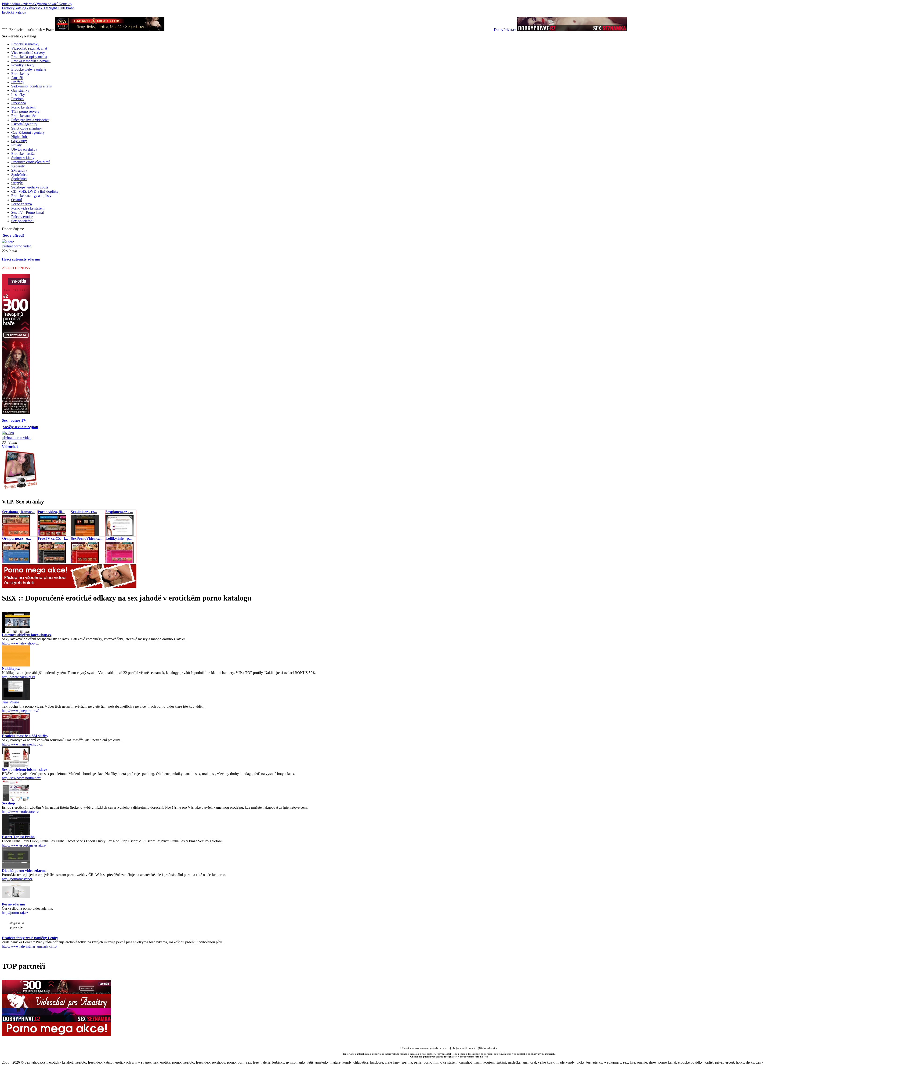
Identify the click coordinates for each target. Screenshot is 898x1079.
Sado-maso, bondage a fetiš (31, 86)
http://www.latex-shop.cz (20, 643)
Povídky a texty (22, 65)
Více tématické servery (28, 52)
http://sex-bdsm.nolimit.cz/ (21, 778)
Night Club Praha (61, 8)
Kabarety (18, 166)
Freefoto (17, 99)
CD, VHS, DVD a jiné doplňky (34, 191)
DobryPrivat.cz (505, 30)
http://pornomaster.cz (17, 879)
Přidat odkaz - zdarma (18, 4)
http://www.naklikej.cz (18, 677)
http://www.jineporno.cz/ (20, 711)
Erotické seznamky (25, 44)
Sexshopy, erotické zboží (29, 187)
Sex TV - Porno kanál (27, 212)
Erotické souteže (23, 116)
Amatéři (17, 78)
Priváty (16, 145)
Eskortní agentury (24, 124)
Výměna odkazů (46, 4)
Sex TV (42, 8)
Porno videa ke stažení (27, 208)
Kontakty (65, 4)
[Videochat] (20, 488)
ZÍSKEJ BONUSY (16, 268)
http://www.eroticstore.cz (20, 812)
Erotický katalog (14, 12)
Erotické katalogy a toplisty (31, 196)
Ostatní (16, 200)
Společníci (19, 179)
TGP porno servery (25, 111)
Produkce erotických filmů (30, 162)
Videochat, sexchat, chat (29, 48)
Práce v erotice (22, 217)
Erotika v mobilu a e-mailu (31, 61)
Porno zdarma (21, 204)
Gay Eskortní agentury (28, 132)
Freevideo (18, 103)
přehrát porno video (16, 246)
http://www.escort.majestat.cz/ (24, 845)
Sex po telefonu (22, 221)
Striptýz (17, 183)
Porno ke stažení (23, 107)
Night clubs (19, 137)
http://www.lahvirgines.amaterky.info (29, 946)
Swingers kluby (22, 158)
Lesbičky (18, 95)
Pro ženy (17, 82)
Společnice (19, 175)
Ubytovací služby (24, 149)
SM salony (19, 170)
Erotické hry (20, 74)
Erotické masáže (23, 154)
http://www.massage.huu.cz (22, 744)
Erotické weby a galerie (28, 69)
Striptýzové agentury (26, 128)
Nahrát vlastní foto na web (473, 1056)
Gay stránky (20, 90)
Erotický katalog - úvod (19, 8)
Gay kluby (19, 141)
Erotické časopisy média (29, 57)
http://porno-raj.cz (15, 913)
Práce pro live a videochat (30, 120)
